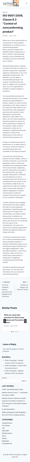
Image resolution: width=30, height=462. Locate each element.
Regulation (5, 441)
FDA (3, 428)
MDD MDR (5, 431)
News (4, 436)
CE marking (6, 425)
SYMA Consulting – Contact (14, 360)
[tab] (11, 331)
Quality (5, 12)
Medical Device (7, 433)
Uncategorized (7, 443)
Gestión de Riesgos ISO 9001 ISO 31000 (22, 285)
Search (4, 378)
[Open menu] (26, 3)
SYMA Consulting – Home (13, 365)
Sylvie (6, 35)
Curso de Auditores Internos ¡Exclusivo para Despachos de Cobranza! (7, 289)
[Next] (25, 321)
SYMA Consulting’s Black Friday (12, 389)
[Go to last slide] (4, 321)
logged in (15, 349)
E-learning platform (8, 409)
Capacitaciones (7, 423)
